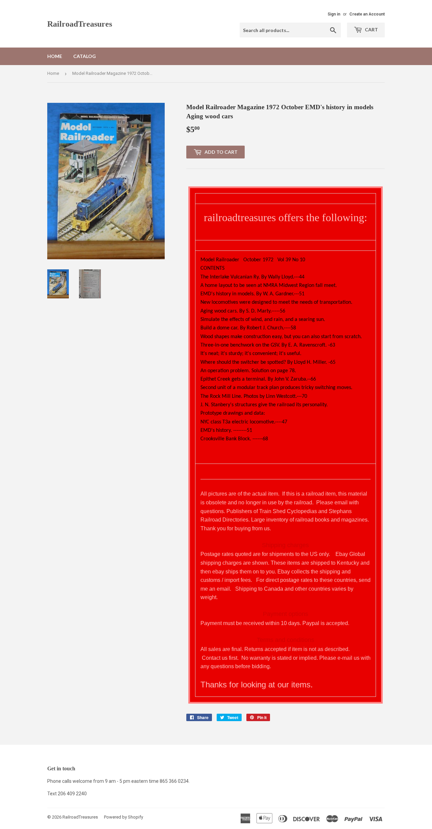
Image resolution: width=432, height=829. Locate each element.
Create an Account (367, 14)
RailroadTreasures (79, 23)
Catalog (84, 56)
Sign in (334, 14)
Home (54, 56)
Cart (371, 29)
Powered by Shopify (123, 817)
